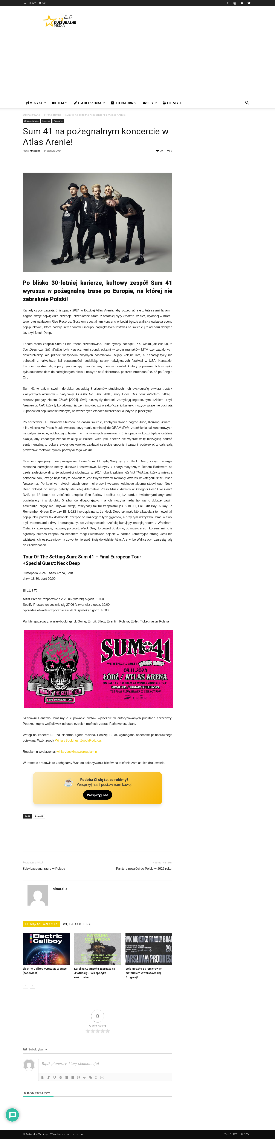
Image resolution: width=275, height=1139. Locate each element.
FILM (60, 103)
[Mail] (242, 3)
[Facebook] (228, 3)
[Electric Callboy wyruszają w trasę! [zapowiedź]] (46, 949)
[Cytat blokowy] (79, 1077)
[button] (247, 103)
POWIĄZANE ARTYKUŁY (41, 924)
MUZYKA (36, 103)
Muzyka (46, 120)
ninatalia (35, 150)
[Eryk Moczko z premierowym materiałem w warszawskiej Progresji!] (148, 949)
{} (96, 1077)
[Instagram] (235, 3)
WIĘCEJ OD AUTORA (76, 924)
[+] (102, 1077)
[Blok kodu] (85, 1077)
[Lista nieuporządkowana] (73, 1077)
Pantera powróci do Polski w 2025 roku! (144, 869)
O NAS (42, 3)
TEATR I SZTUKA (89, 103)
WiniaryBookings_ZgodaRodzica (78, 740)
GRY (150, 103)
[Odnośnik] (91, 1077)
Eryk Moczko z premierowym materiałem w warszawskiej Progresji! (143, 973)
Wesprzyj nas (97, 795)
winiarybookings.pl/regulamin (77, 751)
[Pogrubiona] (43, 1077)
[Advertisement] (137, 65)
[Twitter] (249, 3)
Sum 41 (39, 816)
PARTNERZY (29, 3)
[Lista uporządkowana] (67, 1077)
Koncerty (58, 120)
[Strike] (61, 1077)
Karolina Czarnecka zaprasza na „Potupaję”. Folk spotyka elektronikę (94, 973)
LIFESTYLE (174, 103)
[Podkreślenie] (55, 1077)
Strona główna (31, 115)
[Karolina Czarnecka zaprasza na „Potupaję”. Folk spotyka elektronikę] (97, 949)
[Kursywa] (49, 1077)
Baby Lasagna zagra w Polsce (44, 869)
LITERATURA (123, 103)
